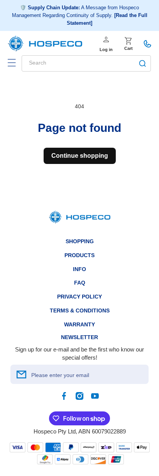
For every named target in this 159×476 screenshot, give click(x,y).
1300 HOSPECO (147, 44)
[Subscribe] (21, 374)
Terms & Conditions (80, 310)
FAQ (79, 283)
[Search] (142, 63)
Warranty (79, 324)
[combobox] (86, 63)
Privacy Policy (79, 296)
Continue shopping (79, 155)
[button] (11, 62)
